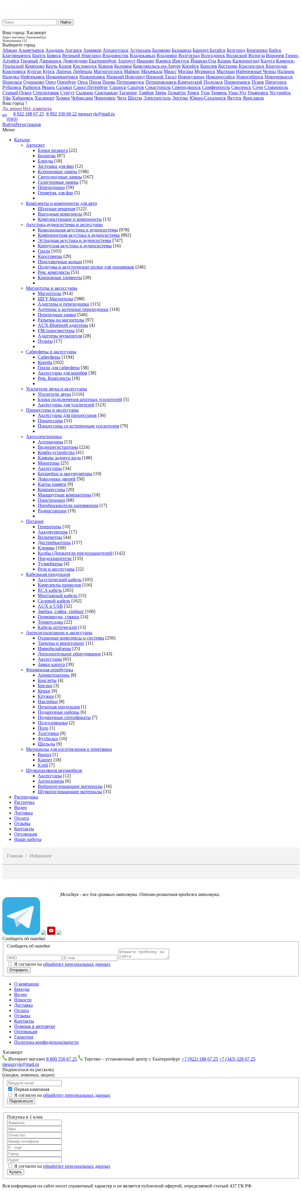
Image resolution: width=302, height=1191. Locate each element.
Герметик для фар (55, 192)
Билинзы (47, 155)
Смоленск (241, 87)
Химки (63, 97)
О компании (26, 983)
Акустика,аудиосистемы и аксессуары (64, 224)
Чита (122, 97)
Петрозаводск (130, 82)
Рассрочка (24, 802)
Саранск (117, 87)
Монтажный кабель (57, 595)
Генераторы (49, 526)
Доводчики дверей (57, 478)
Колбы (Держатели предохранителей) (76, 553)
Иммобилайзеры (54, 648)
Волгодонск (213, 55)
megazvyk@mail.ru (96, 113)
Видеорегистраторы (58, 447)
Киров (65, 66)
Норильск (12, 82)
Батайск (218, 50)
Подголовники (53, 722)
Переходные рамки (57, 314)
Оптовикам (25, 833)
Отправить (18, 970)
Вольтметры (50, 537)
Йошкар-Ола (203, 60)
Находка (10, 76)
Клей (43, 765)
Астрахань (140, 50)
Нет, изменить (37, 108)
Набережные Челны (256, 71)
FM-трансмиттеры (56, 330)
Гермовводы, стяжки (58, 616)
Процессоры (50, 420)
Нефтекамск (32, 76)
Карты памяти (52, 484)
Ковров (105, 66)
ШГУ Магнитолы (55, 298)
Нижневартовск (62, 76)
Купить (15, 1172)
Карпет (45, 759)
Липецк (64, 71)
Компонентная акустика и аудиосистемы (79, 235)
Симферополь (216, 87)
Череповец (105, 97)
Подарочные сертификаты (64, 717)
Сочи (257, 87)
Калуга (268, 60)
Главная (15, 855)
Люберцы (82, 71)
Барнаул (201, 50)
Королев (208, 66)
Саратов (135, 87)
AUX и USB (50, 606)
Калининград (246, 60)
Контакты (24, 828)
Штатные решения (56, 208)
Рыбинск (32, 87)
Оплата (21, 818)
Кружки (46, 696)
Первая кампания (31, 1089)
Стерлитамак (46, 92)
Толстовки (48, 733)
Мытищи (225, 71)
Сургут (67, 92)
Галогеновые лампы (58, 182)
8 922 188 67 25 (28, 113)
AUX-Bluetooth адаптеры (63, 325)
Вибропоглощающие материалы (70, 786)
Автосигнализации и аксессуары (59, 632)
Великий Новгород (81, 55)
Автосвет (35, 145)
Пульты (45, 341)
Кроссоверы (50, 256)
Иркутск (180, 60)
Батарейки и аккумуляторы (65, 473)
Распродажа (26, 796)
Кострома (227, 66)
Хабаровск (22, 97)
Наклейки (48, 701)
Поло (43, 727)
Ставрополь (276, 87)
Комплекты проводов (59, 584)
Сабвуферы (49, 357)
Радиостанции (52, 510)
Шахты (135, 97)
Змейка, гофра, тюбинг (61, 611)
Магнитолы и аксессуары (51, 288)
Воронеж (275, 55)
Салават (64, 87)
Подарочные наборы (58, 712)
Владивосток (115, 55)
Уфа (6, 97)
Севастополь (158, 87)
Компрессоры (51, 489)
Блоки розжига (53, 150)
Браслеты (47, 680)
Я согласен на (62, 964)
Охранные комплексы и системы (71, 637)
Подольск (213, 82)
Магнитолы (49, 293)
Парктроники (51, 500)
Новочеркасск (279, 76)
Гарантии (23, 1036)
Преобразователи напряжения (68, 505)
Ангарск (73, 50)
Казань (224, 60)
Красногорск (252, 66)
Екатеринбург (103, 60)
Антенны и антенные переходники (73, 309)
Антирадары (50, 441)
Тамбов (146, 92)
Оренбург (66, 82)
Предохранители (55, 558)
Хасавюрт (45, 97)
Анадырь (54, 50)
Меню (8, 129)
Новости (23, 999)
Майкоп (132, 71)
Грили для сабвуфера (59, 367)
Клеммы (46, 547)
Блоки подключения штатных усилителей (80, 399)
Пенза (95, 82)
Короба (45, 362)
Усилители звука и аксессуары (56, 388)
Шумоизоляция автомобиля (54, 770)
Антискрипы (51, 780)
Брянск (54, 55)
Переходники (51, 187)
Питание (35, 521)
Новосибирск (249, 76)
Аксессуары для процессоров (67, 415)
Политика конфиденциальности (46, 1042)
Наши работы (28, 839)
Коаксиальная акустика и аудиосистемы (78, 229)
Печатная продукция (59, 706)
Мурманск (204, 71)
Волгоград (189, 55)
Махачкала (152, 71)
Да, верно (12, 108)
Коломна (123, 66)
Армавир (92, 50)
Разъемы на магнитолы (61, 319)
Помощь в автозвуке (34, 1026)
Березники (257, 50)
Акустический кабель (59, 579)
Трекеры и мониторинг (61, 643)
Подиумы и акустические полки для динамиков (86, 266)
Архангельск (116, 50)
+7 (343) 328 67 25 (237, 1058)
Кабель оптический (57, 627)
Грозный (29, 60)
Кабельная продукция (48, 574)
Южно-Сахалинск (208, 97)
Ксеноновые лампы (57, 171)
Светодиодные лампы (60, 176)
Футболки (48, 738)
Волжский (236, 55)
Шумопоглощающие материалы (70, 791)
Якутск (234, 97)
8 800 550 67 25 (61, 1058)
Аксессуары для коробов (62, 372)
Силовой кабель (54, 600)
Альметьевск (31, 50)
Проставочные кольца (60, 261)
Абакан (9, 50)
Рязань (48, 87)
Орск (83, 82)
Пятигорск (276, 82)
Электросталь (157, 97)
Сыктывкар (106, 92)
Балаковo (161, 50)
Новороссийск (220, 76)
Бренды (21, 989)
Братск (39, 55)
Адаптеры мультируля (60, 335)
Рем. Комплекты (54, 378)
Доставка (23, 812)
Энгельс (180, 97)
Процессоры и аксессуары (52, 410)
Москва (185, 71)
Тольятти (177, 92)
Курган (34, 71)
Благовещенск (16, 55)
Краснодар (276, 66)
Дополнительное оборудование (69, 653)
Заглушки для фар (56, 166)
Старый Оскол (17, 92)
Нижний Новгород (125, 76)
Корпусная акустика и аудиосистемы (75, 245)
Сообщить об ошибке (23, 938)
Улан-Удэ (237, 92)
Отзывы (22, 823)
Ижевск (163, 60)
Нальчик (285, 71)
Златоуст (126, 60)
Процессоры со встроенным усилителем (78, 425)
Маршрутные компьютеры (64, 494)
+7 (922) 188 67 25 (200, 1058)
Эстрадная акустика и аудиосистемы (74, 240)
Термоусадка (50, 622)
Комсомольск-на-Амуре (157, 66)
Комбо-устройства (56, 452)
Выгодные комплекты (60, 213)
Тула (205, 92)
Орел (50, 82)
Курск (49, 71)
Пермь (108, 82)
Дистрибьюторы (54, 542)
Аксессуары (50, 468)
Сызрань (84, 92)
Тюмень (219, 92)
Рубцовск (12, 87)
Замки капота (51, 664)
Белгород (236, 50)
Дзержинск (50, 60)
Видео (20, 807)
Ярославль (253, 97)
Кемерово (35, 66)
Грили (44, 251)
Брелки (45, 685)
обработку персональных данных (76, 964)
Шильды (46, 743)
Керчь (52, 66)
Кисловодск (85, 66)
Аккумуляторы (53, 531)
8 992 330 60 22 (61, 113)
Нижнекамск (92, 76)
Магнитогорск (108, 71)
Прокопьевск (237, 82)
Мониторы (49, 463)
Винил (44, 754)
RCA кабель (50, 590)
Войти (8, 124)
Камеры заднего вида (59, 457)
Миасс (170, 71)
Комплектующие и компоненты (70, 219)
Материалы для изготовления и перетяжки (69, 749)
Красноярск (14, 71)
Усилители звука (54, 394)
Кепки (44, 690)
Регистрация (28, 124)
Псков (258, 82)
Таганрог (128, 92)
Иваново (145, 60)
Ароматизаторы (54, 675)
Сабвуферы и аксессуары (51, 351)
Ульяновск (257, 92)
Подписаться (21, 1101)
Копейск (190, 66)
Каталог (22, 139)
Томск (193, 92)
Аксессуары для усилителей (66, 404)
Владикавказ (142, 55)
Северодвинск (186, 87)
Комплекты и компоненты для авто (61, 203)
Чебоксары (82, 97)
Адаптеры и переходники (63, 304)
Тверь (160, 92)
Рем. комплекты (54, 272)
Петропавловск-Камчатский (173, 82)
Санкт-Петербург (90, 87)
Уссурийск (280, 92)
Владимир (167, 55)
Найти (65, 22)
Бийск (275, 50)
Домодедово (75, 60)
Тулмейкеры (50, 563)
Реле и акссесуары (56, 569)
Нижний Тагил (161, 76)
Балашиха (181, 50)
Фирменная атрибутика (49, 669)
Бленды (45, 160)
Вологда (256, 55)
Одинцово (33, 82)
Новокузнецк (191, 76)
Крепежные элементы (60, 277)
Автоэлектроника (44, 436)
